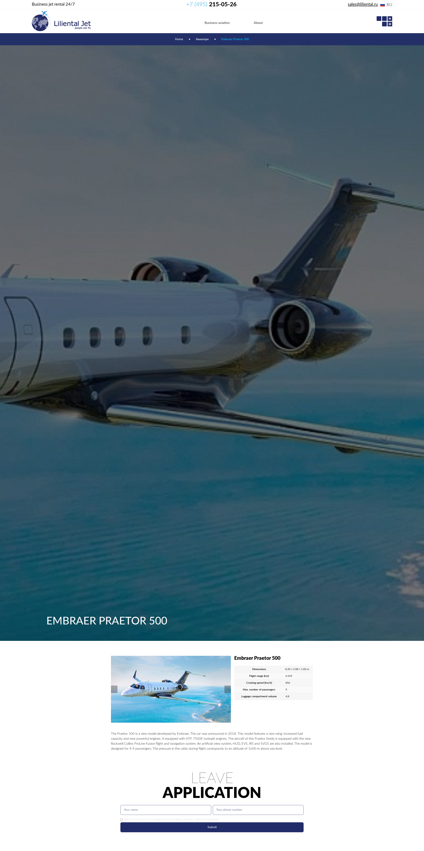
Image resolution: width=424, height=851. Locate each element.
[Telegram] (384, 18)
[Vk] (384, 24)
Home (179, 39)
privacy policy (212, 819)
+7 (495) (211, 4)
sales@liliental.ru (363, 4)
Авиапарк (202, 39)
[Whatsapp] (379, 18)
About (258, 23)
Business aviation (217, 23)
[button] (114, 689)
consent (137, 819)
